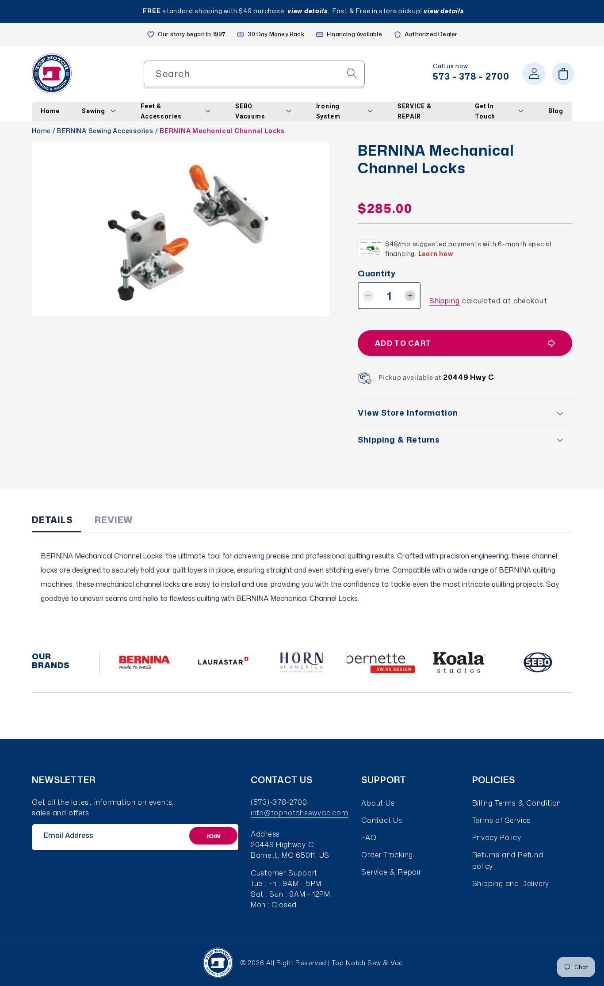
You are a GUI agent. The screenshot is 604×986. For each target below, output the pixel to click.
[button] (563, 73)
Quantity (376, 273)
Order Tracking (387, 855)
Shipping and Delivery (510, 883)
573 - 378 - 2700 (471, 76)
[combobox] (254, 74)
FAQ (368, 837)
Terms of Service (501, 820)
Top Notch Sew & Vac (367, 962)
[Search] (351, 73)
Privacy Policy (496, 837)
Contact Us (381, 820)
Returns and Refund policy (507, 860)
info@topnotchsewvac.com (299, 813)
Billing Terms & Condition (517, 803)
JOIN (213, 836)
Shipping (444, 301)
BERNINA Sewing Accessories (105, 130)
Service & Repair (391, 872)
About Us (377, 803)
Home (41, 130)
